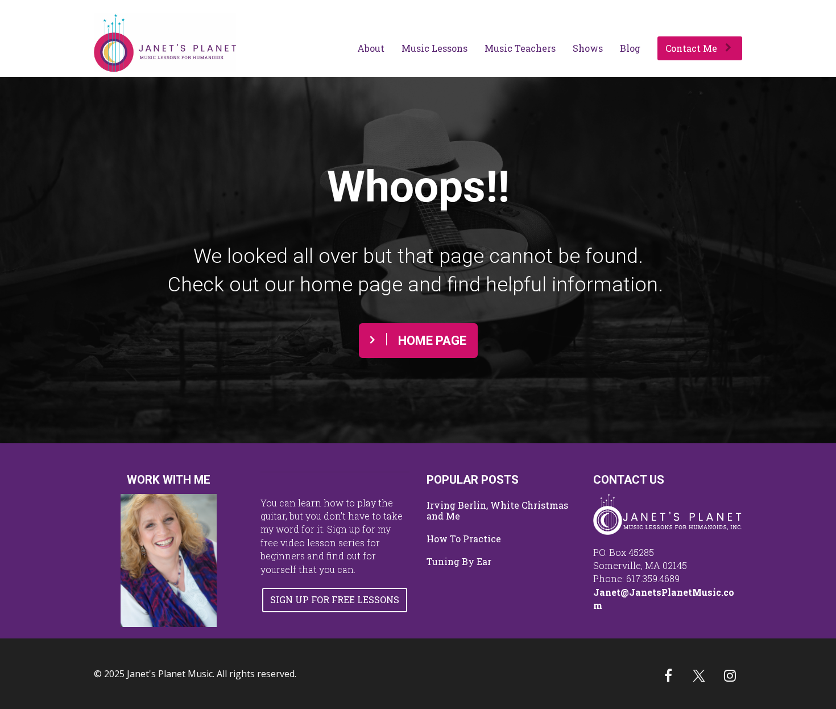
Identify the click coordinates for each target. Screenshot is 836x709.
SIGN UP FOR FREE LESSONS (334, 599)
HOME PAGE (432, 340)
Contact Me (691, 48)
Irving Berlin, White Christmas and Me (497, 511)
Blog (630, 48)
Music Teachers (520, 48)
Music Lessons (434, 48)
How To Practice (464, 539)
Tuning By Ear (459, 561)
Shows (588, 48)
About (370, 48)
